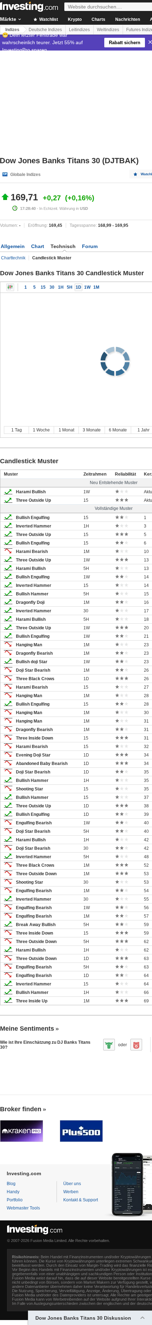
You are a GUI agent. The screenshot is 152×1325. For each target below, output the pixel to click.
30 (51, 287)
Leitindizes (79, 29)
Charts (98, 19)
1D (78, 287)
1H (61, 287)
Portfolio (15, 1199)
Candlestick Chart (10, 287)
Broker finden (20, 1109)
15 (43, 287)
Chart (37, 246)
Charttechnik (13, 257)
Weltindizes (108, 29)
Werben (70, 1191)
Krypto (75, 19)
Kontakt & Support (80, 1199)
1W (87, 287)
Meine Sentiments (27, 1028)
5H (69, 287)
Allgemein (13, 246)
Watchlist (48, 19)
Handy (13, 1191)
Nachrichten (127, 19)
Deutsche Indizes (45, 29)
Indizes (12, 29)
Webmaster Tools (23, 1208)
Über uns (72, 1183)
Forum (90, 246)
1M (96, 287)
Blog (11, 1183)
